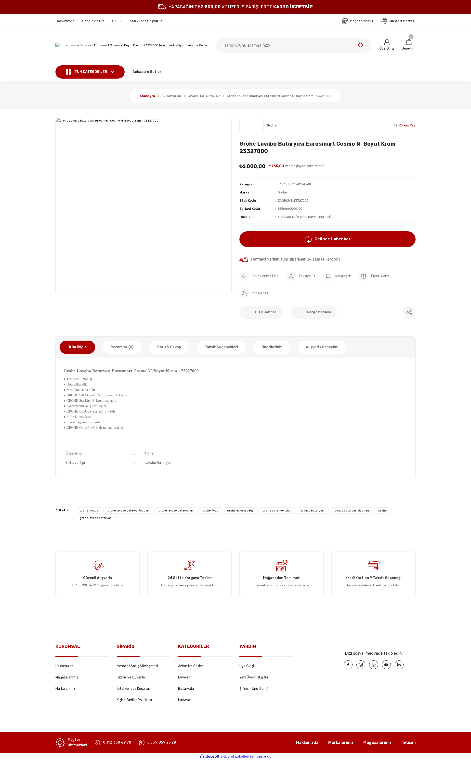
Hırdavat (185, 700)
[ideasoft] (210, 756)
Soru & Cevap (169, 347)
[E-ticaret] (235, 756)
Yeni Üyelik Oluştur (253, 677)
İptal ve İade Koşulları (133, 689)
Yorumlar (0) (122, 347)
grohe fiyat (210, 510)
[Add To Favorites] (258, 276)
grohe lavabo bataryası (96, 518)
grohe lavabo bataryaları (175, 510)
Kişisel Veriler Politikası (134, 700)
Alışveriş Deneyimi (322, 347)
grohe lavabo (89, 510)
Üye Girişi (246, 666)
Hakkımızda (64, 666)
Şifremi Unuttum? (254, 689)
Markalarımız (65, 689)
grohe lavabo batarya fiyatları (128, 510)
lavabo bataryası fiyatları (351, 510)
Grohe (282, 192)
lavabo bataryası (313, 510)
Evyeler (184, 677)
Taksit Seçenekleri (221, 347)
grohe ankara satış (240, 510)
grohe (382, 510)
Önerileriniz (272, 347)
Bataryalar (186, 689)
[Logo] (131, 45)
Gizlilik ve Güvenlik (131, 677)
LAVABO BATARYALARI (294, 184)
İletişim (408, 742)
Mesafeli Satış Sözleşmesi (137, 666)
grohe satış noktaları (277, 510)
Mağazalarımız (66, 677)
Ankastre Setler (190, 666)
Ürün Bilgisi (77, 347)
